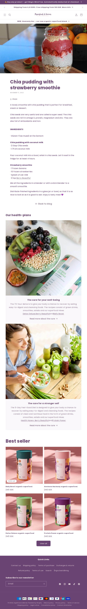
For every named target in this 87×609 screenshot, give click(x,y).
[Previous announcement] (4, 7)
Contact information (64, 605)
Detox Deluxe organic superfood (20, 533)
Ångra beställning (61, 570)
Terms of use (38, 570)
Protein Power (59, 420)
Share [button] (14, 99)
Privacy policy (60, 603)
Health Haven (27, 420)
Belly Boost (58, 313)
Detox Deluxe (29, 313)
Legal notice (34, 605)
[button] (4, 14)
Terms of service (73, 603)
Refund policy (24, 570)
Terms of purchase (46, 565)
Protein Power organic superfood (58, 533)
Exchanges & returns (65, 565)
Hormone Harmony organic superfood (60, 487)
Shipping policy (29, 565)
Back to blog (45, 203)
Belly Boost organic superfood (19, 487)
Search (49, 570)
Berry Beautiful (23, 178)
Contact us (16, 565)
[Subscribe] (43, 583)
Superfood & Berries (21, 603)
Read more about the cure (42, 318)
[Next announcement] (82, 7)
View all (43, 543)
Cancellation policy (48, 605)
